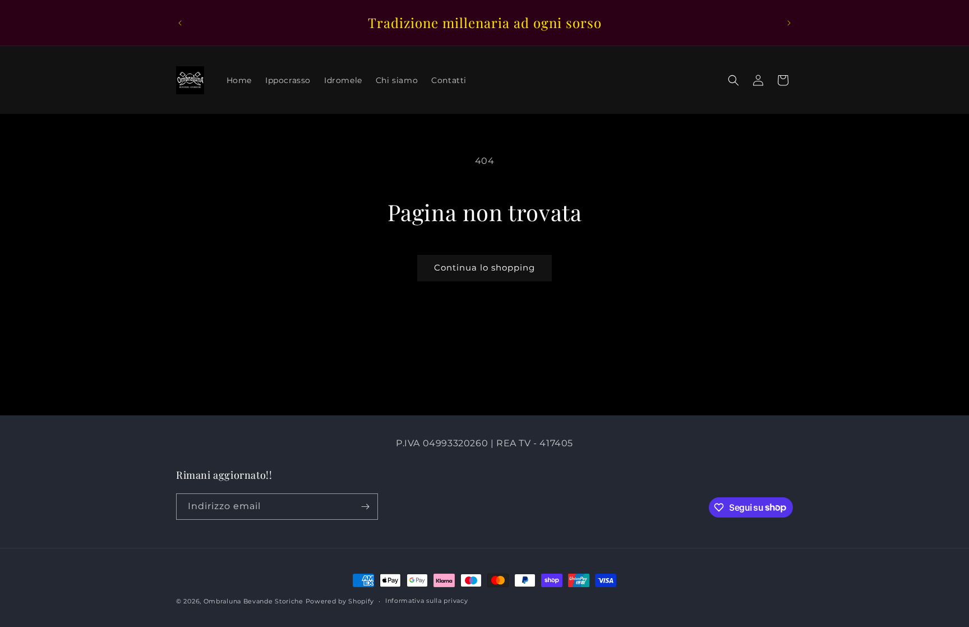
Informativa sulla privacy (426, 601)
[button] (733, 80)
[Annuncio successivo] (789, 23)
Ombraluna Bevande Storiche (253, 601)
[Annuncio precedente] (180, 23)
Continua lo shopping (484, 267)
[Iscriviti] (365, 506)
